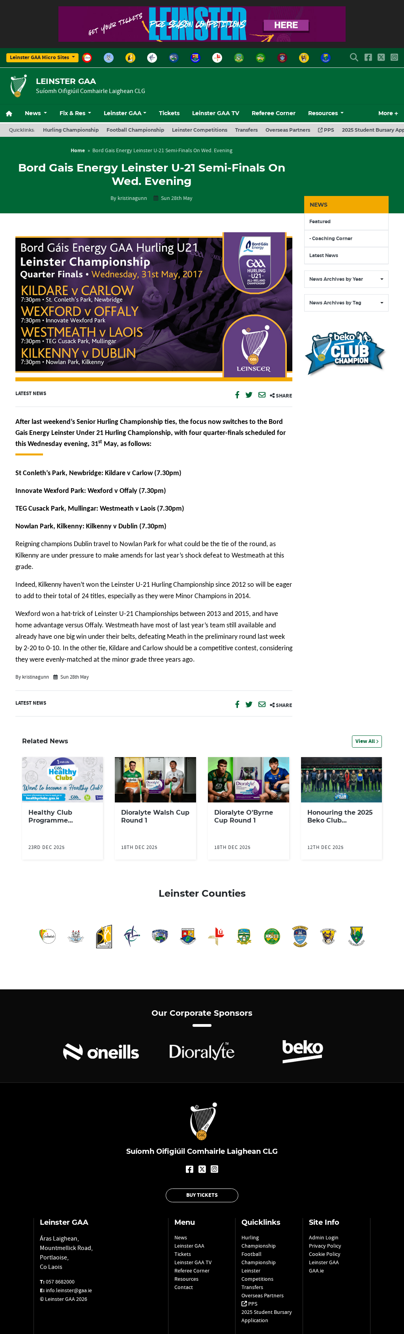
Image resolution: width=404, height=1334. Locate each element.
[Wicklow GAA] (326, 58)
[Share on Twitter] (249, 396)
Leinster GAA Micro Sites (40, 58)
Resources (186, 1278)
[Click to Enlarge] (153, 306)
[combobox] (346, 279)
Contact (183, 1287)
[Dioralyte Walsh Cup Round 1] (155, 779)
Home (78, 151)
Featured (320, 221)
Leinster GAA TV (215, 113)
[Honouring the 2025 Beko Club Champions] (341, 779)
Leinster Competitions (199, 130)
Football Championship (135, 130)
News (180, 1237)
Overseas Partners (288, 130)
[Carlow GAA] (87, 58)
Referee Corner (274, 113)
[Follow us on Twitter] (381, 57)
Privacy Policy (325, 1245)
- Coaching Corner (330, 238)
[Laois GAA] (174, 58)
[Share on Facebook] (238, 396)
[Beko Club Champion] (346, 383)
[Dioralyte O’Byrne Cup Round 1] (248, 779)
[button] (354, 57)
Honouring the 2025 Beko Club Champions (340, 820)
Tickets (169, 113)
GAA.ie (316, 1270)
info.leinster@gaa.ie (69, 1290)
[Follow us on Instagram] (394, 57)
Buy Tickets (202, 1195)
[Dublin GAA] (109, 58)
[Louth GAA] (217, 58)
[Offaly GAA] (261, 58)
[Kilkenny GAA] (130, 58)
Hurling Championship (71, 130)
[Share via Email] (262, 396)
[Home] (12, 113)
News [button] (33, 113)
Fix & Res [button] (73, 113)
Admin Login (324, 1237)
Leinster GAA (123, 113)
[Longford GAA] (195, 58)
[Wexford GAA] (304, 58)
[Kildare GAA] (152, 58)
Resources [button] (323, 113)
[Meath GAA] (239, 58)
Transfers (246, 130)
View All (365, 741)
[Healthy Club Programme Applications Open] (62, 779)
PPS (328, 130)
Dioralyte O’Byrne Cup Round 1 (243, 816)
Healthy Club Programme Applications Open (59, 820)
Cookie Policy (324, 1254)
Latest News (30, 393)
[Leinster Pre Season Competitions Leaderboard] (202, 37)
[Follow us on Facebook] (368, 57)
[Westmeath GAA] (282, 58)
